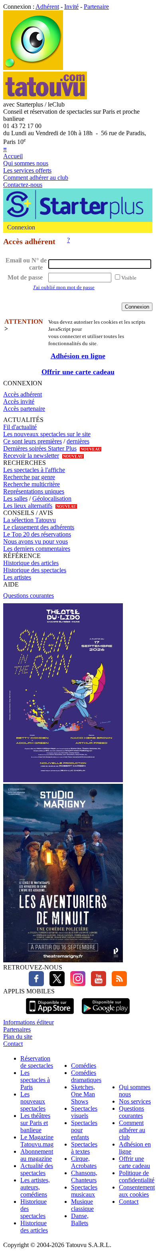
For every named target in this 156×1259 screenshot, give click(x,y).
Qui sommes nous (25, 163)
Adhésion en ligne (78, 356)
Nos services (135, 1101)
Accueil (13, 156)
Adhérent (47, 6)
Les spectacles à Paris (35, 1079)
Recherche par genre (29, 477)
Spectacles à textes (84, 1148)
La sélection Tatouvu (29, 520)
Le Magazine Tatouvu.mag (36, 1141)
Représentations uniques (33, 491)
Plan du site (17, 1036)
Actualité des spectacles (36, 1169)
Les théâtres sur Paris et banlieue (35, 1122)
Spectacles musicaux (84, 1191)
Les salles (15, 498)
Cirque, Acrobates (84, 1162)
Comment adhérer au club (35, 177)
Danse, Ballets (80, 1219)
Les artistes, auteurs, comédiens (35, 1187)
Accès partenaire (24, 408)
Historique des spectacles (34, 570)
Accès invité (18, 401)
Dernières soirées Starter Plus (40, 448)
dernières (78, 441)
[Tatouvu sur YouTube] (96, 984)
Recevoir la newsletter (31, 455)
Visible (128, 278)
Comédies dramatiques (86, 1076)
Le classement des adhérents (38, 527)
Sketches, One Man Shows (83, 1094)
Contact (13, 1043)
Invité (71, 6)
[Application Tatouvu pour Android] (106, 1015)
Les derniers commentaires (36, 548)
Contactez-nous (22, 184)
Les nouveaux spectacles (32, 1101)
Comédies (83, 1065)
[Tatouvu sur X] (55, 984)
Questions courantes (28, 595)
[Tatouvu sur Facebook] (36, 984)
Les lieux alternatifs (27, 505)
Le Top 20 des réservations (37, 534)
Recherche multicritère (31, 484)
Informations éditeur (28, 1022)
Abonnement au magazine (36, 1155)
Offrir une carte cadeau (78, 372)
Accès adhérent (22, 394)
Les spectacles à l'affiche (34, 469)
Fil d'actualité (20, 427)
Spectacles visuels (84, 1112)
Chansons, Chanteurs (84, 1176)
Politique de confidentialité (136, 1176)
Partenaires (17, 1029)
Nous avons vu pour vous (35, 541)
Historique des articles (31, 563)
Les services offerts (27, 170)
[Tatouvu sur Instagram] (75, 984)
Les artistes (17, 577)
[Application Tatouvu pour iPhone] (50, 1015)
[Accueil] (33, 67)
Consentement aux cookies (137, 1191)
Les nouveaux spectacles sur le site (47, 434)
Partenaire (96, 6)
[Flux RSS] (117, 984)
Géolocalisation (51, 498)
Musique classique (82, 1205)
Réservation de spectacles (36, 1062)
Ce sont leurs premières (32, 441)
